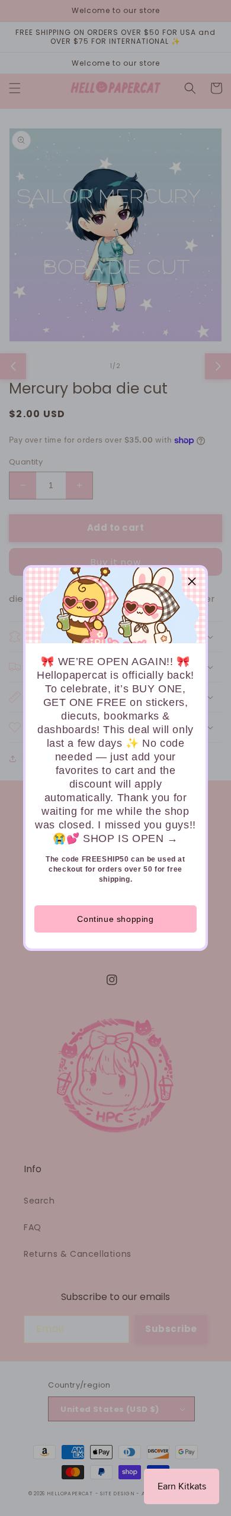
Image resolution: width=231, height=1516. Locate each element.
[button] (192, 581)
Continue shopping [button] (115, 919)
